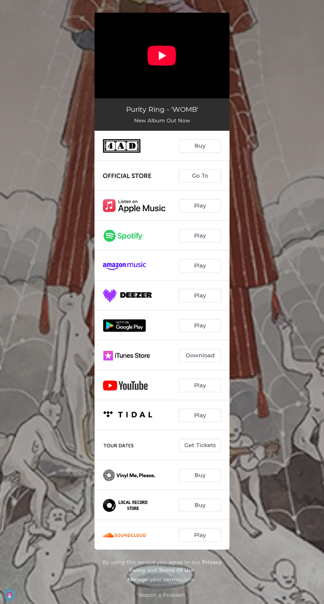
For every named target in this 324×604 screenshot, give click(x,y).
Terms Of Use (176, 570)
